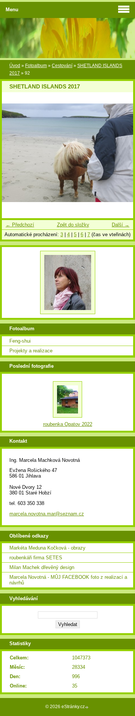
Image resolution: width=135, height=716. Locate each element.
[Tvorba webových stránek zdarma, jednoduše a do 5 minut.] (87, 707)
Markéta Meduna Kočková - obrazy (47, 548)
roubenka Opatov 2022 (67, 424)
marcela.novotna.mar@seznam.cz (46, 514)
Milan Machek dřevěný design (41, 567)
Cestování (62, 65)
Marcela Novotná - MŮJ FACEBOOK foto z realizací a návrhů (68, 580)
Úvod (14, 65)
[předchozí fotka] (14, 152)
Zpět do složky (73, 225)
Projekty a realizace (30, 351)
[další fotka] (120, 152)
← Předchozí (20, 225)
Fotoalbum (36, 65)
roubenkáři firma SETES (35, 557)
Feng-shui (20, 341)
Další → (120, 225)
